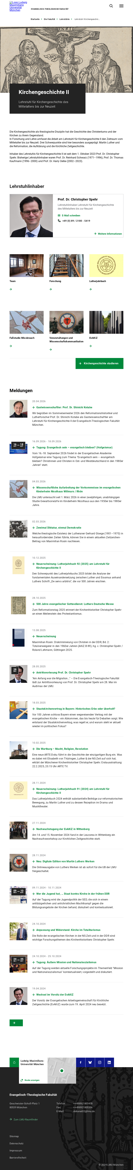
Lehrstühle (65, 19)
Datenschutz (17, 1143)
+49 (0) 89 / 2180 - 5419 (76, 220)
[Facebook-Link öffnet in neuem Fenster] (80, 1062)
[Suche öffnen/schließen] (111, 6)
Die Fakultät (49, 19)
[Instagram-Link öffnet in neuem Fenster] (99, 1062)
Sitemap (14, 1136)
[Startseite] (14, 1062)
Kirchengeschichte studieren (101, 363)
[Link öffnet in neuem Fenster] (47, 1071)
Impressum (16, 1150)
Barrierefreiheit (18, 1157)
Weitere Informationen (110, 233)
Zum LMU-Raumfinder (26, 1119)
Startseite (35, 19)
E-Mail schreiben (71, 215)
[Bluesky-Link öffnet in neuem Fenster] (90, 1062)
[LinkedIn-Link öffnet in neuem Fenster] (109, 1062)
